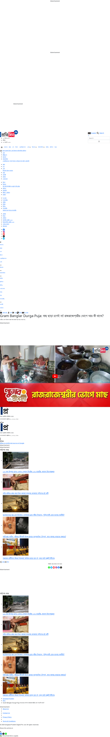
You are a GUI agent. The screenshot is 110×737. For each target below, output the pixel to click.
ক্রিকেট (4, 171)
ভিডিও (4, 206)
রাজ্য (10, 147)
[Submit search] (99, 141)
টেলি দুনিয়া (17, 186)
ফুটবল (7, 171)
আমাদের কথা (5, 210)
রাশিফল (51, 147)
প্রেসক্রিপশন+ (22, 147)
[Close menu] (0, 242)
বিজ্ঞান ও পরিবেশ (6, 192)
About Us (6, 709)
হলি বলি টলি (5, 186)
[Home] (9, 133)
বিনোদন (34, 147)
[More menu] (108, 147)
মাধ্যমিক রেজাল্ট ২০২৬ (7, 220)
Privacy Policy (7, 717)
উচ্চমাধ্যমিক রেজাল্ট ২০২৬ (8, 222)
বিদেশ (16, 147)
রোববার (4, 214)
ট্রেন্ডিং (4, 202)
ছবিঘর (47, 147)
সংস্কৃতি (13, 186)
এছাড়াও (2, 308)
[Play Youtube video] (55, 376)
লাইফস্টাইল (40, 147)
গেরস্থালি (27, 161)
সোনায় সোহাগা (6, 224)
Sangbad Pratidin (8, 699)
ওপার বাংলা (5, 179)
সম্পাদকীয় (5, 208)
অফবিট (4, 175)
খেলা (28, 147)
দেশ (13, 147)
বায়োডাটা (5, 190)
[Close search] (88, 135)
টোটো (23, 161)
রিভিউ (9, 186)
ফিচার (4, 216)
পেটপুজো (18, 161)
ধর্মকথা (4, 177)
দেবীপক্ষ (4, 218)
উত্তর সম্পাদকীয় (12, 210)
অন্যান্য (11, 171)
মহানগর (5, 147)
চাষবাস (4, 194)
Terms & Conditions (9, 721)
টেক (21, 161)
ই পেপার (4, 198)
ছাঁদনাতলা (5, 226)
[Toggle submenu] (0, 270)
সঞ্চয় (55, 147)
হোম (4, 153)
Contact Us (6, 713)
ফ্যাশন (14, 161)
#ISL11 (5, 155)
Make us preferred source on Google (12, 443)
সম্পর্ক (11, 161)
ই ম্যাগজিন (5, 200)
